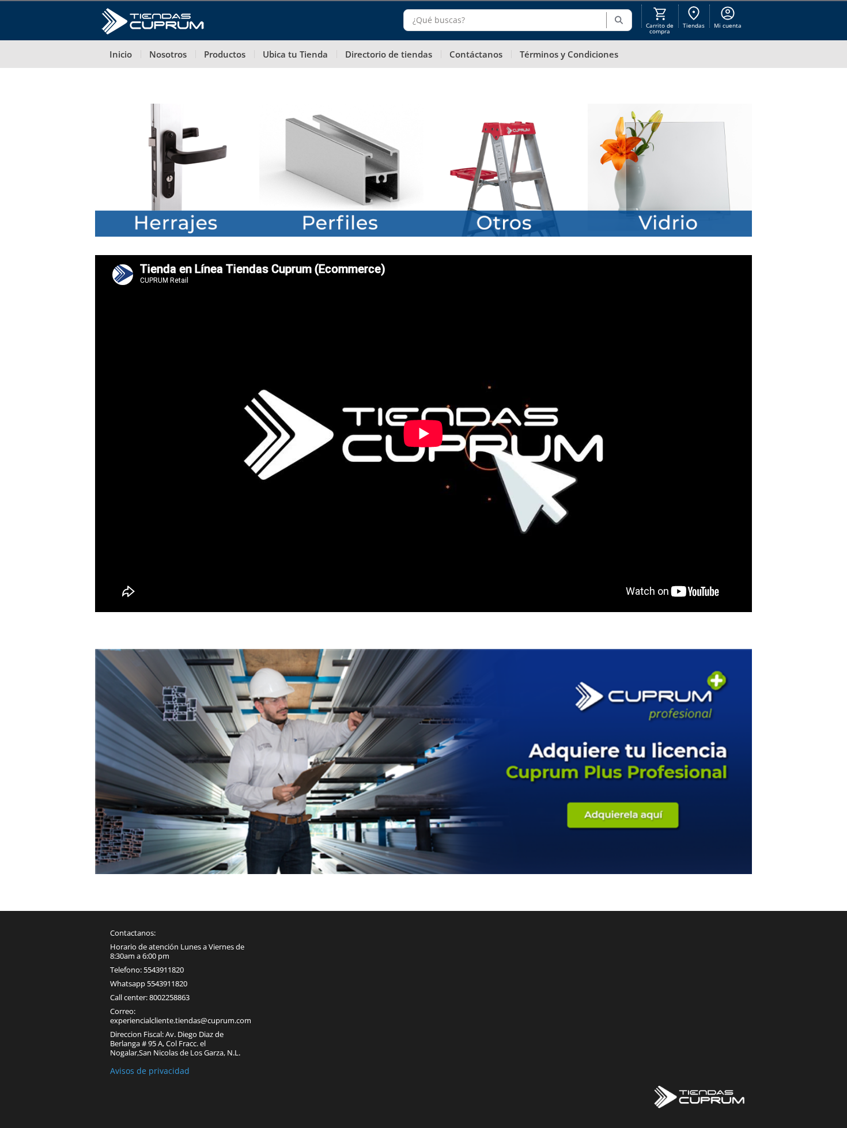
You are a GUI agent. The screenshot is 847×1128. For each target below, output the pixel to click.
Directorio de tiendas (388, 54)
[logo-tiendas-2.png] (153, 23)
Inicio (120, 54)
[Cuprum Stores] (700, 1098)
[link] (693, 17)
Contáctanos (475, 54)
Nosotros (168, 54)
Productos (224, 54)
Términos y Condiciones (569, 54)
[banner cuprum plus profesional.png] (423, 761)
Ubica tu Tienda (295, 54)
